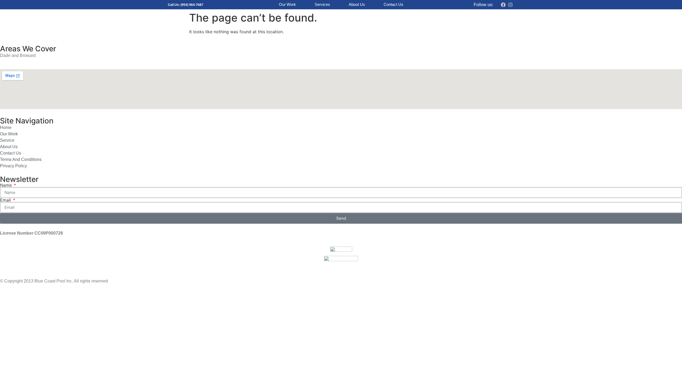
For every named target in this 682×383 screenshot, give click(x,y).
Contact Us (393, 4)
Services (322, 4)
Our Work (287, 4)
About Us (357, 4)
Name (6, 185)
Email (6, 200)
